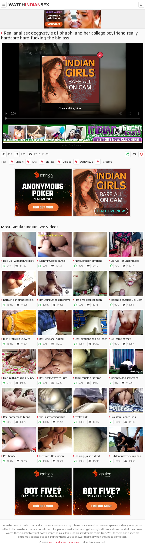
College (67, 161)
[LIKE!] (128, 154)
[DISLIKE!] (141, 154)
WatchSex (28, 4)
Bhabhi (20, 161)
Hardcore (107, 161)
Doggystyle (86, 161)
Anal (34, 161)
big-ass (50, 161)
